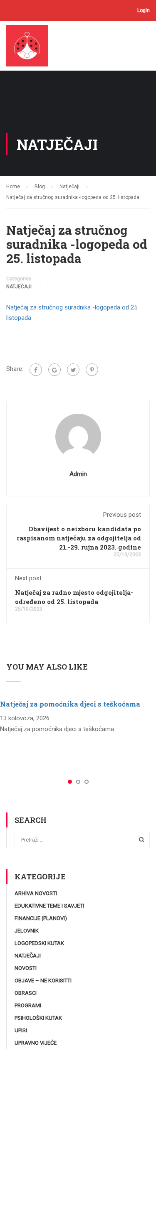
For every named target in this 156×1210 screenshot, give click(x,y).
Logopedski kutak (39, 943)
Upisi (21, 1030)
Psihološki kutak (38, 1018)
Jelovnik (27, 931)
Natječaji (19, 287)
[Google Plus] (54, 369)
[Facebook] (36, 369)
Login (143, 10)
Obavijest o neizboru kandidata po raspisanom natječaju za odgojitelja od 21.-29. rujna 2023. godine (79, 538)
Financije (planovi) (41, 918)
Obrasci (26, 993)
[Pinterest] (92, 369)
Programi (28, 1005)
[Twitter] (73, 369)
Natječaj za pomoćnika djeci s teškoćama (70, 703)
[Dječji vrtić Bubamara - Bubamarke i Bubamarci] (30, 48)
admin (78, 474)
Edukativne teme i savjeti (49, 906)
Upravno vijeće (36, 1043)
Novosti (26, 968)
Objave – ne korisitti (43, 980)
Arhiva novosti (36, 893)
